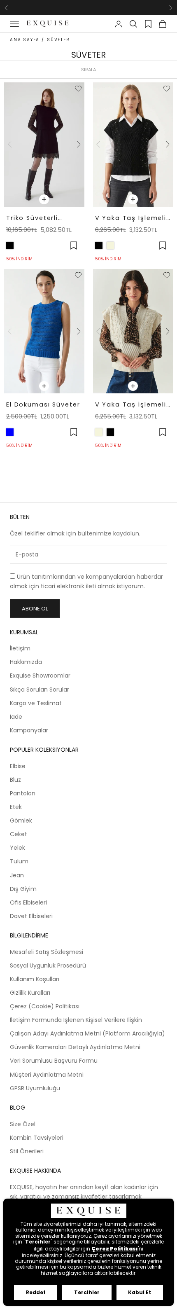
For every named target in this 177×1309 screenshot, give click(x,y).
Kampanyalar (29, 730)
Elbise (18, 766)
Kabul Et (139, 1292)
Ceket (18, 834)
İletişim (20, 648)
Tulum (19, 861)
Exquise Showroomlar (40, 675)
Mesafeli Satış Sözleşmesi (46, 952)
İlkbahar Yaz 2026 (88, 7)
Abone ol (35, 608)
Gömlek (21, 820)
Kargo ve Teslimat (36, 703)
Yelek (17, 848)
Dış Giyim (23, 889)
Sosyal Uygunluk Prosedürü (48, 965)
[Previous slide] (9, 144)
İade (16, 717)
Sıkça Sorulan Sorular (39, 689)
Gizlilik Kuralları (30, 993)
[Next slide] (78, 144)
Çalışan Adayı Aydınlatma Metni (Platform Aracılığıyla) (87, 1033)
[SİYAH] (10, 245)
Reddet (36, 1292)
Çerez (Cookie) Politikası (44, 1006)
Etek (16, 807)
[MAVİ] (10, 432)
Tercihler (87, 1292)
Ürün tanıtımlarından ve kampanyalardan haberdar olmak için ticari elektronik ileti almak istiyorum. (86, 581)
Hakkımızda (26, 662)
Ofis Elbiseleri (28, 902)
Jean (17, 875)
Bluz (15, 780)
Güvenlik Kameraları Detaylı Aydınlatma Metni (75, 1047)
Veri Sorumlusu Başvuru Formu (54, 1061)
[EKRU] (110, 245)
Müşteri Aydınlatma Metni (47, 1075)
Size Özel (22, 1124)
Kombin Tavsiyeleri (36, 1138)
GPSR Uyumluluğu (35, 1088)
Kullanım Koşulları (34, 979)
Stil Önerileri (27, 1151)
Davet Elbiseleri (31, 916)
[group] (44, 144)
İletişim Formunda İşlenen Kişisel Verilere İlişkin (76, 1020)
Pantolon (22, 793)
